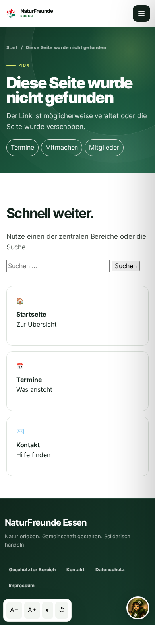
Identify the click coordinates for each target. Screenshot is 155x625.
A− (14, 610)
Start (12, 47)
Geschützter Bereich (32, 569)
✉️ (33, 443)
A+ (32, 610)
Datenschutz (110, 569)
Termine (22, 147)
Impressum (22, 585)
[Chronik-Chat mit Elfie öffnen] (137, 607)
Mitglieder (104, 147)
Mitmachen (61, 147)
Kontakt (75, 569)
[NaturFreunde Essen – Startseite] (29, 13)
